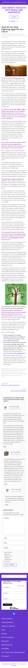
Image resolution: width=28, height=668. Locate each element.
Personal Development (18, 35)
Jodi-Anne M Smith (15, 452)
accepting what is (15, 368)
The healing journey (5, 375)
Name (6, 538)
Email (6, 543)
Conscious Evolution (6, 618)
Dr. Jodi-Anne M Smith (14, 34)
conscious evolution (16, 370)
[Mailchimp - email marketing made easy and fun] (14, 609)
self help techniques (21, 373)
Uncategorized (5, 656)
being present (23, 368)
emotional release (12, 372)
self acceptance (12, 373)
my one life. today (14, 406)
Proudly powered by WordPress (9, 664)
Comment (7, 518)
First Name (6, 593)
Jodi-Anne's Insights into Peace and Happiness (14, 10)
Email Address (6, 587)
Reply (4, 446)
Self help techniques (6, 644)
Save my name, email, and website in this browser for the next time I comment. (8, 557)
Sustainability (5, 648)
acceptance (7, 368)
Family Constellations (7, 622)
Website (6, 548)
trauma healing (14, 375)
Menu (15, 17)
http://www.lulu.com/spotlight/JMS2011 (14, 353)
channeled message (6, 370)
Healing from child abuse (7, 35)
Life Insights (8, 338)
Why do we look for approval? (10, 384)
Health (3, 630)
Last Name (6, 599)
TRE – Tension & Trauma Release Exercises (13, 652)
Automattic (14, 665)
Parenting (4, 633)
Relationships (5, 641)
